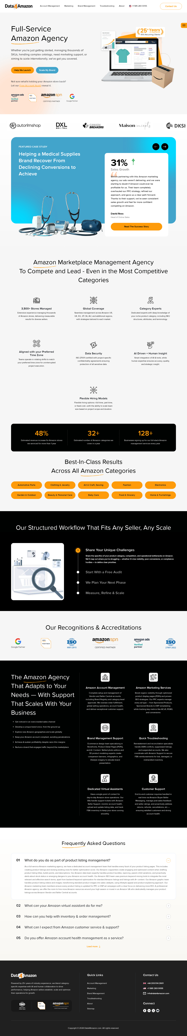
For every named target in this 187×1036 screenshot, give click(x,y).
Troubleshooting (107, 6)
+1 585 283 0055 (139, 6)
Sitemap (90, 1008)
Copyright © (73, 1028)
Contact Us (150, 975)
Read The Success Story (136, 226)
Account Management (50, 6)
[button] (164, 146)
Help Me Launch (22, 70)
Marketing (68, 6)
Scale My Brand (47, 70)
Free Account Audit (30, 85)
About (121, 6)
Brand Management (86, 6)
